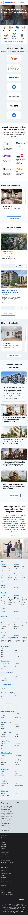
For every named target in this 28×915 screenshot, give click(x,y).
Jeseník (2, 724)
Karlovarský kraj (6, 685)
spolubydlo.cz (4, 854)
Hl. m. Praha (5, 646)
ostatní (9, 604)
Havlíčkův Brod (4, 783)
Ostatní (3, 633)
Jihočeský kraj (5, 661)
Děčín (2, 773)
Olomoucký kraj (6, 722)
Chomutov (3, 771)
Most (16, 771)
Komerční (4, 616)
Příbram (16, 762)
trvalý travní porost (10, 600)
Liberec (16, 705)
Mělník (2, 764)
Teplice (16, 773)
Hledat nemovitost (14, 218)
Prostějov (17, 724)
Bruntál (2, 714)
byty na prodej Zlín (6, 827)
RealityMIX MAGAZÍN (6, 882)
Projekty (3, 842)
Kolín (2, 761)
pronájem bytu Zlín (6, 829)
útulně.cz (3, 865)
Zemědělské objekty (3, 641)
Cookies (3, 890)
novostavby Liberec (6, 815)
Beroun (2, 757)
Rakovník (17, 764)
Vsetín (16, 793)
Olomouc (3, 726)
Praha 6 (16, 649)
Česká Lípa (3, 705)
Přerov (2, 728)
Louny (2, 777)
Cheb (2, 687)
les (8, 597)
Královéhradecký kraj (8, 693)
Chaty (3, 609)
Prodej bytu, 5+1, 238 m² (8, 210)
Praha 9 (16, 654)
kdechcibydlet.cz (5, 857)
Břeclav (2, 677)
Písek (2, 668)
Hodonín (16, 675)
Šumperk (17, 726)
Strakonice (17, 665)
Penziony (10, 621)
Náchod (2, 699)
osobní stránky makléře (11, 527)
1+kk (2, 568)
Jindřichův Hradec (5, 667)
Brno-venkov (4, 680)
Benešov (3, 755)
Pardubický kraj (6, 732)
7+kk (9, 574)
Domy (3, 585)
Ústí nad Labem (18, 775)
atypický (10, 577)
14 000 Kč (8, 344)
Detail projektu (6, 261)
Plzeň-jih (3, 747)
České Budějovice (5, 663)
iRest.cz (15, 519)
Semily (16, 707)
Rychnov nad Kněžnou (20, 695)
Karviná (2, 717)
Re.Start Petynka (8, 252)
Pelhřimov (3, 787)
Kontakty (3, 877)
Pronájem (17, 564)
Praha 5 (2, 656)
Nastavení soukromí (6, 892)
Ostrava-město (18, 717)
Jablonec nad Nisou (5, 707)
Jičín (2, 697)
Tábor (16, 667)
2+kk (2, 572)
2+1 (2, 574)
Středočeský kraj (6, 753)
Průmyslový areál (10, 623)
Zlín (15, 795)
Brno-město (3, 678)
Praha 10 (17, 656)
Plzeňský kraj (5, 741)
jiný (8, 579)
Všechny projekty (8, 314)
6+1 (9, 572)
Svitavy (16, 734)
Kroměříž (3, 793)
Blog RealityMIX (5, 867)
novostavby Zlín (5, 830)
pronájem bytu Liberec (7, 813)
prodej (3, 619)
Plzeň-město (3, 749)
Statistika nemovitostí (6, 873)
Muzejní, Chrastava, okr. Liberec (10, 345)
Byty (2, 562)
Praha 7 (16, 650)
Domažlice (3, 743)
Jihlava (2, 785)
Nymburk (17, 757)
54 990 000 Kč (8, 206)
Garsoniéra (3, 566)
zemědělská (3, 603)
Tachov (16, 747)
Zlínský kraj (4, 791)
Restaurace (3, 626)
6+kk (9, 570)
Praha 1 (2, 649)
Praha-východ (18, 759)
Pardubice (3, 736)
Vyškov (16, 677)
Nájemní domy (3, 638)
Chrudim (3, 734)
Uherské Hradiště (5, 795)
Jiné (8, 628)
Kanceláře (3, 621)
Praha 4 (2, 654)
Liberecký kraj (5, 703)
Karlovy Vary (4, 688)
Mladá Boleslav (18, 755)
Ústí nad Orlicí (18, 736)
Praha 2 (2, 650)
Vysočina (4, 781)
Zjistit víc (14, 536)
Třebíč (16, 783)
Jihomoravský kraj (7, 673)
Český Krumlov (4, 665)
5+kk (9, 566)
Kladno (2, 759)
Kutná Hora (3, 762)
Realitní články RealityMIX (7, 863)
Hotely (2, 628)
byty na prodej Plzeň (6, 806)
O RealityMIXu (4, 888)
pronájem (17, 619)
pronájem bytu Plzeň (6, 808)
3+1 (2, 577)
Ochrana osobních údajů (7, 894)
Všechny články (14, 496)
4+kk (2, 579)
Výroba (9, 626)
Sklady (2, 623)
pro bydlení (3, 602)
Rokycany (17, 745)
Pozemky (4, 593)
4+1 (2, 581)
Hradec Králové (4, 695)
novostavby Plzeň (6, 809)
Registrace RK (4, 880)
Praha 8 (16, 652)
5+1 (9, 568)
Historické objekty (10, 641)
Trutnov (16, 697)
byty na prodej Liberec (7, 811)
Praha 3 (2, 652)
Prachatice (17, 663)
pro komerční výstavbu (3, 599)
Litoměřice (3, 775)
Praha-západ (18, 761)
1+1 (2, 570)
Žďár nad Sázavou (19, 785)
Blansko (2, 675)
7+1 (9, 575)
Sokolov (16, 687)
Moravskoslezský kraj (8, 712)
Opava (16, 715)
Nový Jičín (17, 714)
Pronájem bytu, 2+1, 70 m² (8, 347)
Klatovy (2, 745)
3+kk (2, 575)
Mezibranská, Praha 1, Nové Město (11, 208)
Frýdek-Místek (4, 715)
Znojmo (16, 678)
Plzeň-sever (17, 743)
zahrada (10, 602)
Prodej (3, 564)
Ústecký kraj (5, 769)
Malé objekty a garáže (11, 638)
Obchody (3, 624)
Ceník (2, 875)
